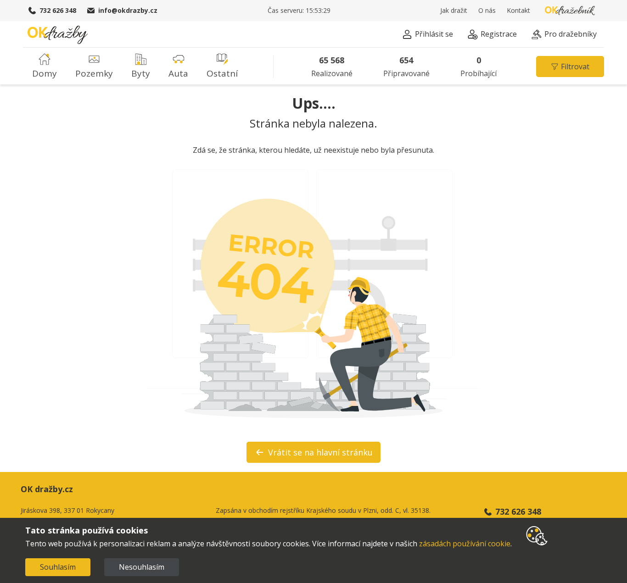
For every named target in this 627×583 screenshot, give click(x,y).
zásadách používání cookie (464, 544)
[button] (427, 35)
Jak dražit (453, 10)
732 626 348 (57, 10)
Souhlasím (58, 567)
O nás (487, 10)
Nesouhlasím (141, 567)
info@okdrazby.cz (127, 10)
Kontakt (518, 10)
